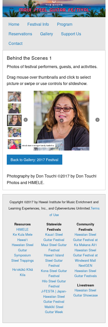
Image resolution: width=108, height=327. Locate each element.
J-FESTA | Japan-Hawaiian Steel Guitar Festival (54, 296)
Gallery (46, 34)
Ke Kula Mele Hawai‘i (22, 237)
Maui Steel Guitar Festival (54, 247)
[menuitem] (14, 24)
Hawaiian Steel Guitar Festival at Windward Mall (85, 255)
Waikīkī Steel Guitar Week (53, 309)
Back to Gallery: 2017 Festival (34, 159)
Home (14, 24)
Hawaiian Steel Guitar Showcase (85, 293)
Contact (15, 43)
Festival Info (38, 24)
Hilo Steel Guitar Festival (54, 283)
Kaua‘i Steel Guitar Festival (53, 237)
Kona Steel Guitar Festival (54, 273)
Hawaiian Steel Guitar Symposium (22, 249)
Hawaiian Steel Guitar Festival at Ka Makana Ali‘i (85, 239)
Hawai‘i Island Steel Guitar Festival (54, 260)
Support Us (71, 34)
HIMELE (22, 229)
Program (64, 24)
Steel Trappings (22, 260)
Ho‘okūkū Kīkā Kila (22, 272)
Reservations (20, 34)
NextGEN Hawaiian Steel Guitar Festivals (85, 270)
